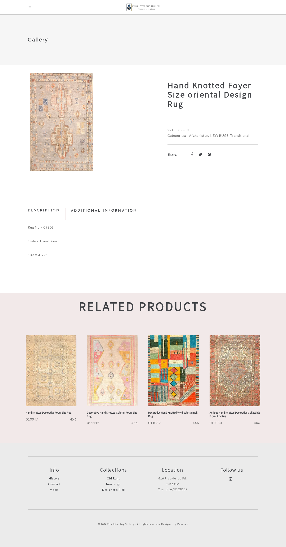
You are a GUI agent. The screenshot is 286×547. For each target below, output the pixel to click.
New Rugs (113, 484)
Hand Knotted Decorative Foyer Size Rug (48, 412)
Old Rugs (113, 478)
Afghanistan (198, 135)
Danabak (182, 524)
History (54, 478)
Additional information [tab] (104, 210)
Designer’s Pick (113, 489)
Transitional (239, 135)
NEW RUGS (219, 135)
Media (54, 489)
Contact (54, 484)
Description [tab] (44, 210)
